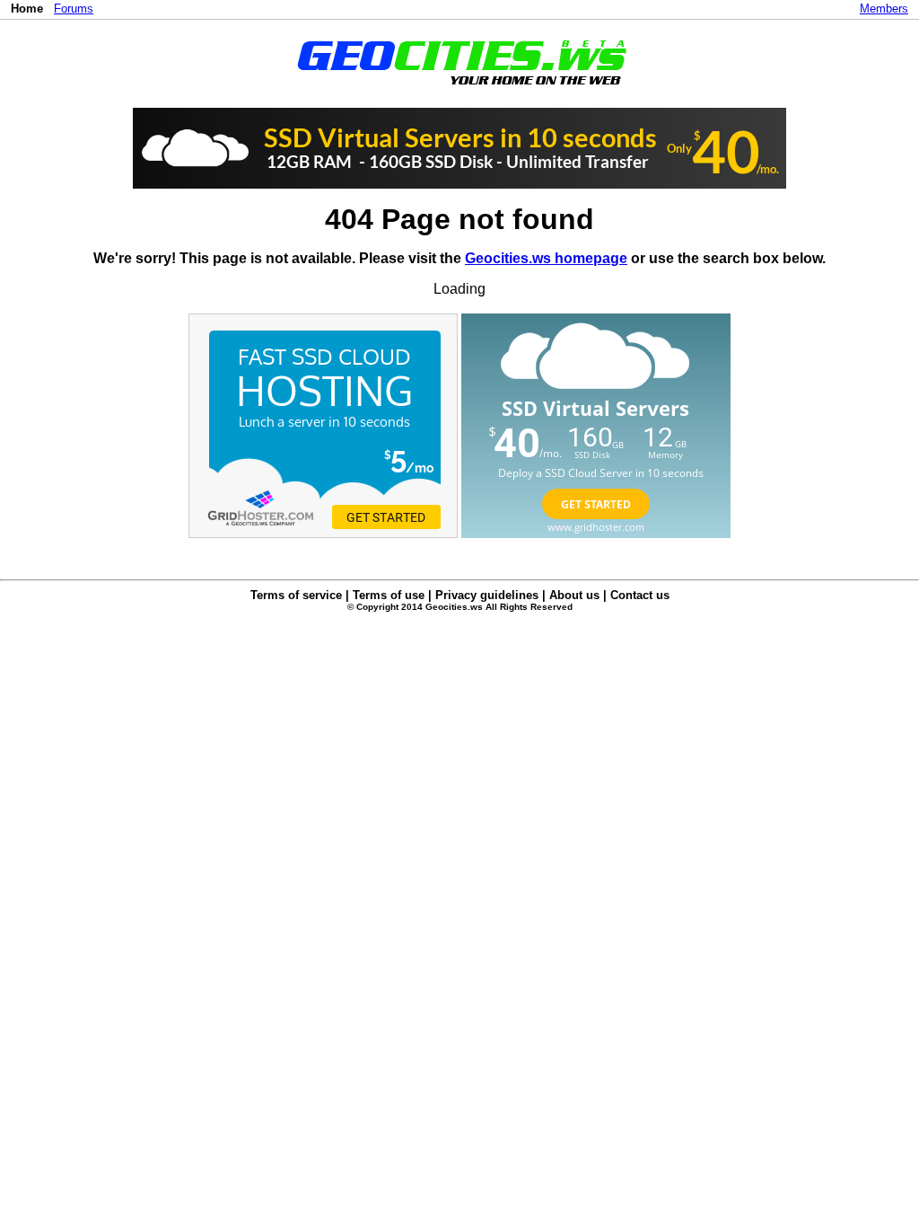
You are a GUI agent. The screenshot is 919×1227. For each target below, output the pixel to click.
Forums (73, 8)
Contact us (640, 595)
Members (884, 8)
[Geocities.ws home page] (460, 88)
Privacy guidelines (486, 595)
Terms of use (388, 595)
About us (574, 595)
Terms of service (296, 595)
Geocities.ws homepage (546, 258)
